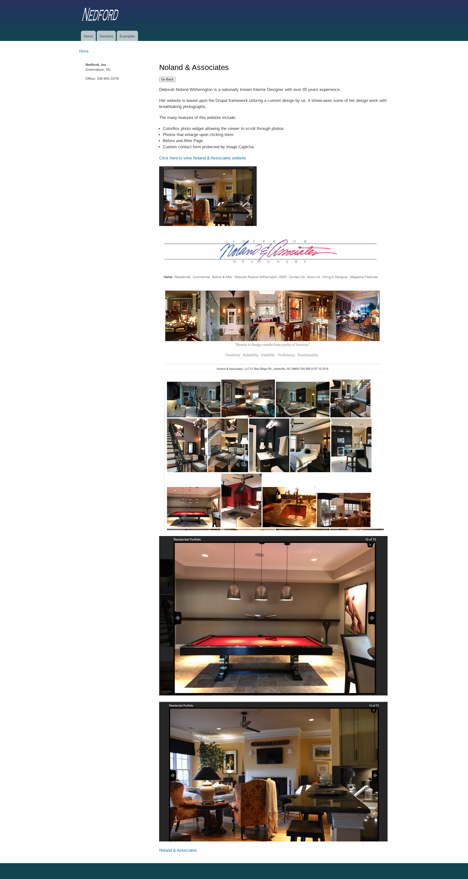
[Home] (101, 15)
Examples (127, 36)
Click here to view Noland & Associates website (202, 158)
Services (106, 36)
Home (88, 36)
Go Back (167, 79)
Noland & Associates (178, 850)
